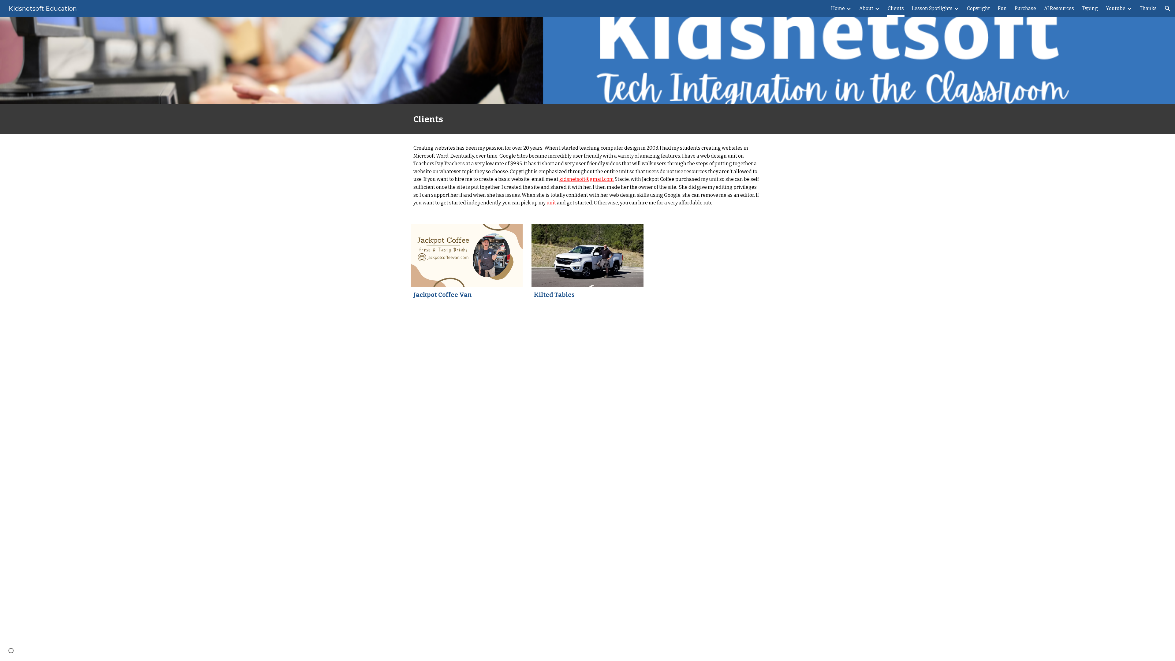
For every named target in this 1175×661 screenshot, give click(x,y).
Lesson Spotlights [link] (932, 8)
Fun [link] (1002, 8)
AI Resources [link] (1059, 8)
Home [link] (838, 8)
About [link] (866, 8)
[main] (587, 119)
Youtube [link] (1115, 8)
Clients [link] (896, 8)
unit (551, 203)
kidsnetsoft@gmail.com (586, 179)
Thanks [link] (1148, 8)
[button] (1167, 8)
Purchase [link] (1025, 8)
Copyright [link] (978, 8)
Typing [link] (1090, 8)
